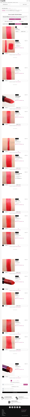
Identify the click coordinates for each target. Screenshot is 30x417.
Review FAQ (3, 412)
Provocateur (17, 277)
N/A (18, 53)
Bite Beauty (17, 140)
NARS (16, 201)
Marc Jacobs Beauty (18, 157)
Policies (3, 411)
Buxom (16, 278)
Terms (3, 414)
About (3, 409)
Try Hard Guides (23, 410)
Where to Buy (23, 31)
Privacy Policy (4, 413)
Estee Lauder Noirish (12, 16)
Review (15, 19)
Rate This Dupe (18, 54)
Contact (3, 410)
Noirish (16, 28)
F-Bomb (16, 365)
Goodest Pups (23, 411)
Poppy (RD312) (17, 69)
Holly (16, 217)
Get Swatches (15, 392)
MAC (16, 113)
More (17, 2)
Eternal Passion (18, 96)
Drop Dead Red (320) (18, 173)
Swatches (14, 2)
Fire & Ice (16, 294)
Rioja (16, 140)
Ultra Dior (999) (17, 338)
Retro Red (17, 321)
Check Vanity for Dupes (8, 21)
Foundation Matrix (9, 2)
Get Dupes (25, 384)
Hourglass (17, 261)
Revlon (16, 295)
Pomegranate (17, 42)
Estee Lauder (17, 29)
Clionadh (3, 10)
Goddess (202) (17, 156)
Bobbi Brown (17, 322)
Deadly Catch (17, 200)
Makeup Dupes (5, 2)
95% (16, 40)
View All (9, 8)
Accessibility (3, 415)
